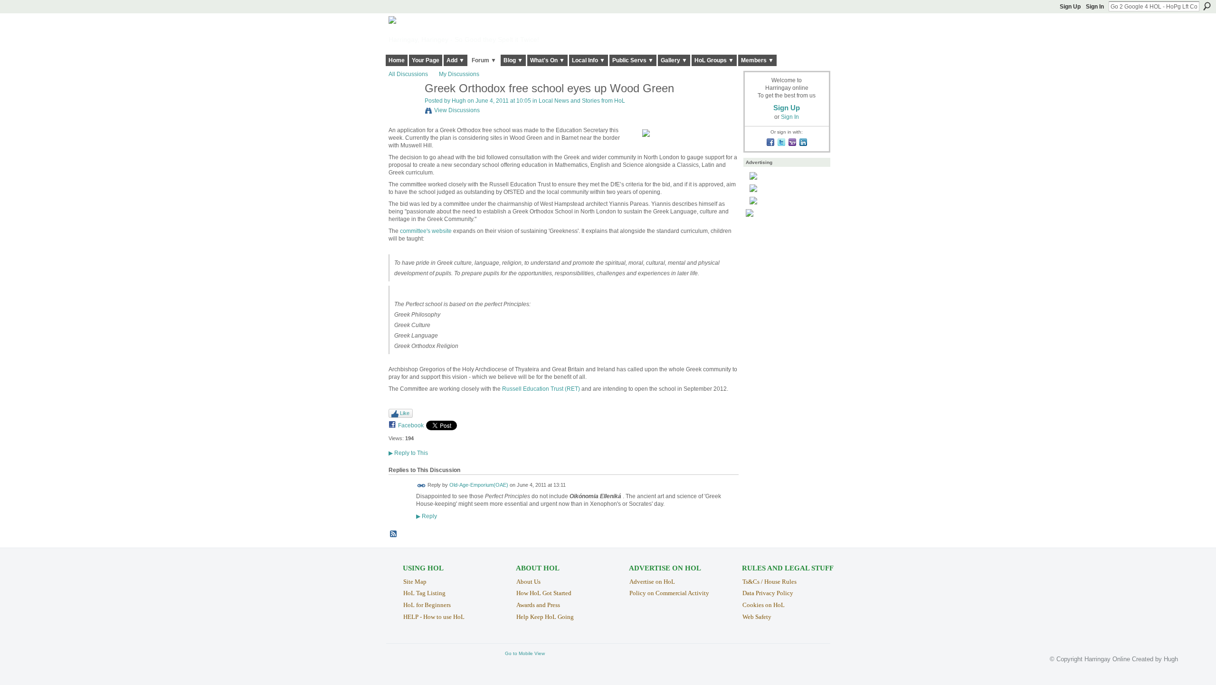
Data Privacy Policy (767, 593)
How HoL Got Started (543, 593)
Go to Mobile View (525, 653)
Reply (426, 516)
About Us (528, 581)
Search (1207, 6)
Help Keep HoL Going (545, 616)
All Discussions (408, 74)
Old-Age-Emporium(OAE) (478, 485)
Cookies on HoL (763, 604)
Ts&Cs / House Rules (769, 581)
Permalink (421, 485)
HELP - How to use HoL (434, 616)
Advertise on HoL (652, 581)
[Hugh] (404, 109)
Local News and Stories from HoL (582, 100)
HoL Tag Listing (424, 593)
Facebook (411, 425)
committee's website (426, 231)
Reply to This (408, 453)
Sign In (1095, 6)
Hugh (459, 100)
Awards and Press (538, 604)
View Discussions (457, 110)
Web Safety (756, 616)
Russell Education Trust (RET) (541, 389)
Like (404, 413)
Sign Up (1070, 6)
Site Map (415, 581)
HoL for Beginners (427, 604)
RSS (394, 534)
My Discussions (459, 74)
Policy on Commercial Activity (669, 593)
